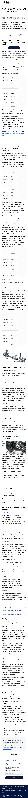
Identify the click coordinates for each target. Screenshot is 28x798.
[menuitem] (21, 2)
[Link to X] (15, 794)
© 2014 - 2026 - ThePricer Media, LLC (8, 786)
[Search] (21, 2)
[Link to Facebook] (19, 794)
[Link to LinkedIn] (17, 794)
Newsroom (18, 770)
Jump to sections (13, 47)
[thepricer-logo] (7, 2)
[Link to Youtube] (25, 794)
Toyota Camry (16, 212)
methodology (7, 19)
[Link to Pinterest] (23, 794)
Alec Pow (21, 17)
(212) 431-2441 (9, 788)
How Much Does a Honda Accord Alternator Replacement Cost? (12, 611)
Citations (13, 770)
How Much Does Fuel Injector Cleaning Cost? (12, 614)
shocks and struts (6, 133)
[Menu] (24, 3)
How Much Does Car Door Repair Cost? (11, 607)
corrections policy (15, 19)
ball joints (14, 133)
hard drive (5, 512)
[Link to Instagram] (21, 794)
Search (14, 777)
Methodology (7, 770)
